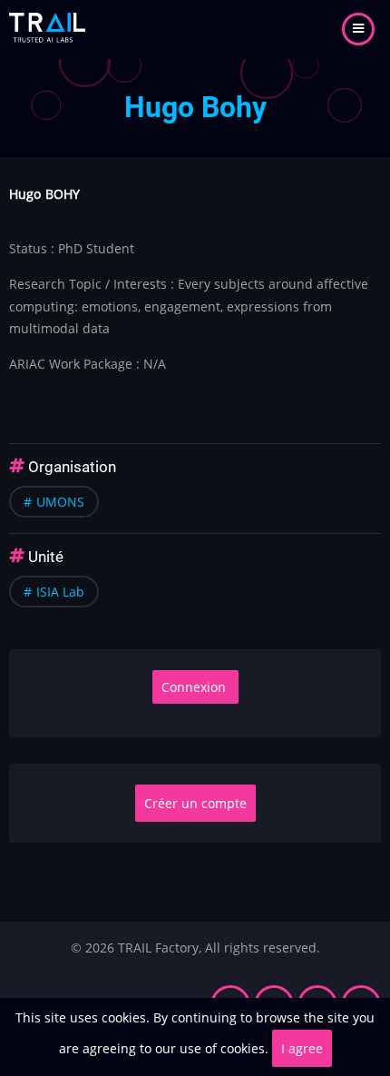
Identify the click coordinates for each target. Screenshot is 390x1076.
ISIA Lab (60, 591)
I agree (302, 1048)
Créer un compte (195, 803)
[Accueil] (47, 27)
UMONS (60, 501)
